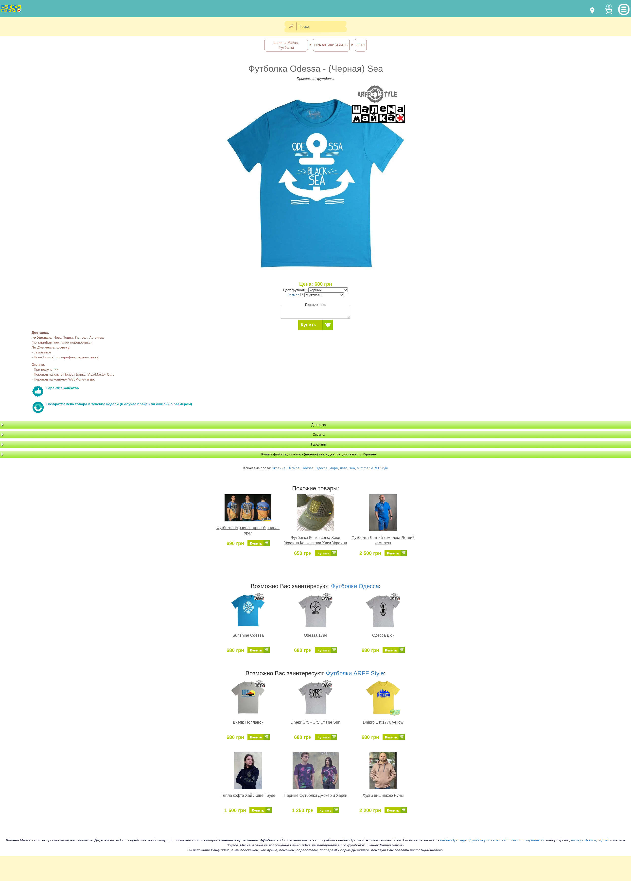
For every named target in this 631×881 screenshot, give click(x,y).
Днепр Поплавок (248, 722)
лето (343, 468)
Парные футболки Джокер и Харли (315, 795)
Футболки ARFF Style (355, 673)
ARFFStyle (379, 468)
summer (363, 468)
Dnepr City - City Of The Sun (315, 722)
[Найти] (291, 27)
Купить (308, 324)
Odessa (307, 468)
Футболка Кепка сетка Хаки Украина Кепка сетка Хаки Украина (315, 540)
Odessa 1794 (315, 635)
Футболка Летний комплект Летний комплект (383, 540)
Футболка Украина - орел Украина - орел (248, 530)
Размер (293, 295)
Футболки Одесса (355, 586)
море (334, 468)
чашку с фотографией (590, 840)
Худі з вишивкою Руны (383, 795)
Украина (278, 468)
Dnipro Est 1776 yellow (383, 722)
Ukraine (293, 468)
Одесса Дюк (383, 635)
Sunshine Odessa (248, 635)
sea (352, 468)
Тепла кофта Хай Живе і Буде (248, 795)
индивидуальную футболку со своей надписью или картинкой (492, 840)
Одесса (322, 468)
